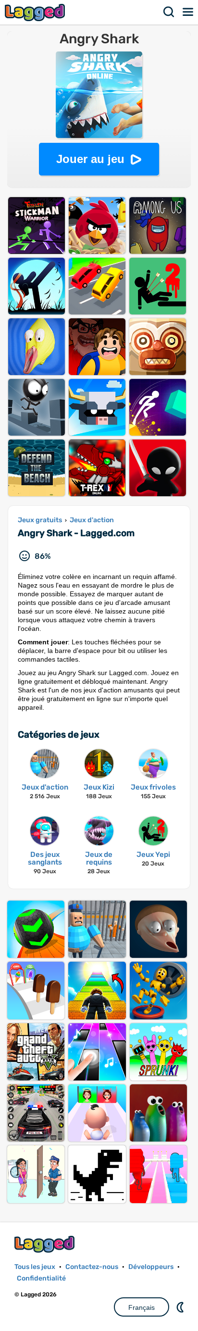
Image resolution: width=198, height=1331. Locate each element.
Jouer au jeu (90, 158)
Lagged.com (45, 1244)
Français (141, 1307)
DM (181, 1307)
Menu (188, 12)
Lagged (36, 12)
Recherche (169, 12)
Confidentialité (41, 1278)
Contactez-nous (91, 1267)
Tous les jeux (34, 1267)
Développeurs (150, 1267)
